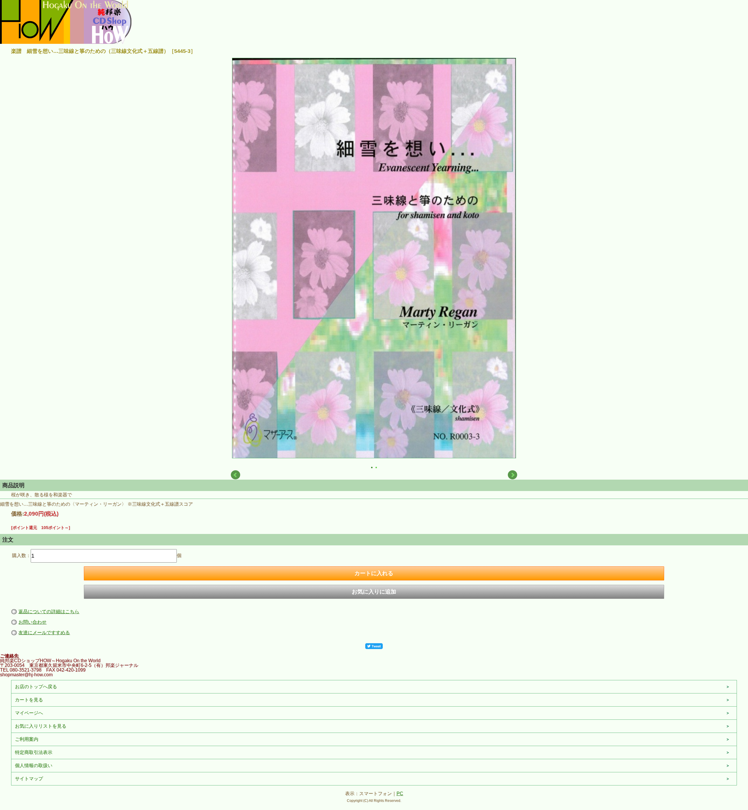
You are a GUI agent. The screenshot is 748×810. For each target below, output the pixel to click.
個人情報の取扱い (33, 765)
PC (399, 793)
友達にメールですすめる (44, 632)
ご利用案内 (26, 739)
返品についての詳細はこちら (48, 611)
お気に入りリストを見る (40, 726)
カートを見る (29, 699)
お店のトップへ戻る (36, 686)
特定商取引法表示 (33, 752)
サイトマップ (29, 778)
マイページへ (29, 712)
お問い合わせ (32, 622)
